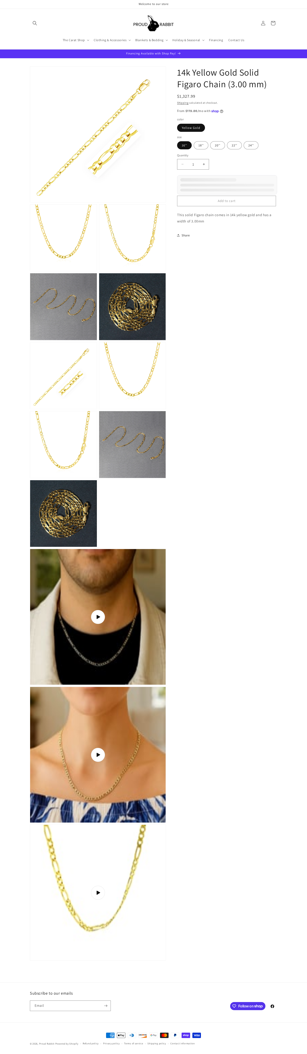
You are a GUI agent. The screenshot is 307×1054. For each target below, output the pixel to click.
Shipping (183, 102)
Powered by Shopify (66, 1043)
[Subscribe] (106, 1005)
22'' (234, 145)
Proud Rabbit (47, 1043)
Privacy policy (111, 1043)
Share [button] (186, 235)
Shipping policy (156, 1043)
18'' (201, 145)
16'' (184, 145)
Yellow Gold (191, 128)
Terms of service (133, 1043)
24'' (251, 145)
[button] (35, 23)
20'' (217, 145)
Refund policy (91, 1043)
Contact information (182, 1043)
